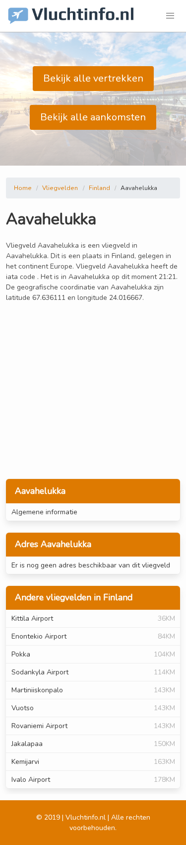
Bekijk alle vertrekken (93, 78)
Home (23, 188)
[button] (170, 16)
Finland (99, 188)
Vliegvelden (60, 188)
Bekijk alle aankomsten (93, 117)
